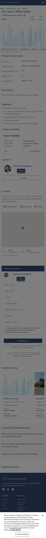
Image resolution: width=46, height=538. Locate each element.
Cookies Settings (22, 534)
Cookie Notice (15, 530)
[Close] (42, 515)
